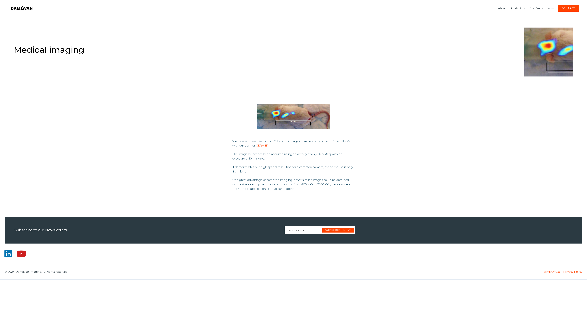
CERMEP (262, 145)
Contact (568, 8)
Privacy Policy (572, 271)
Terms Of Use (551, 271)
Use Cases (536, 8)
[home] (21, 8)
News (550, 8)
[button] (518, 8)
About (502, 8)
